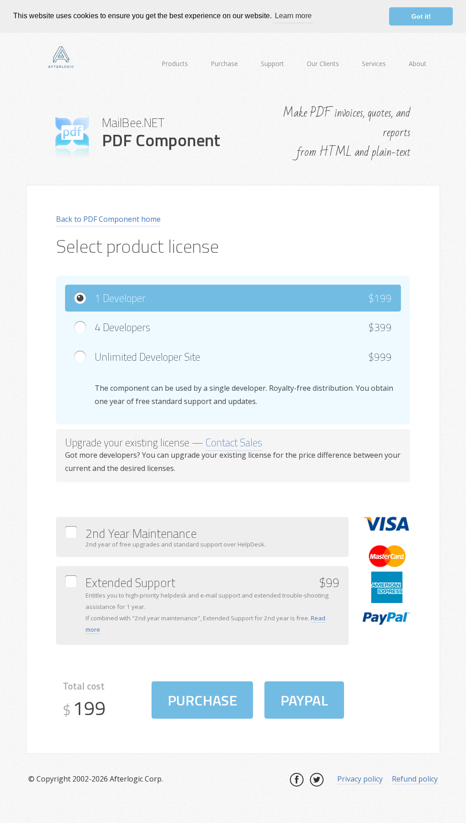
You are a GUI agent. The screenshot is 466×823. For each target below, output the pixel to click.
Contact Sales (234, 442)
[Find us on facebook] (297, 780)
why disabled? (299, 724)
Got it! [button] (421, 16)
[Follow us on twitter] (317, 780)
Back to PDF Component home (108, 219)
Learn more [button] (293, 16)
